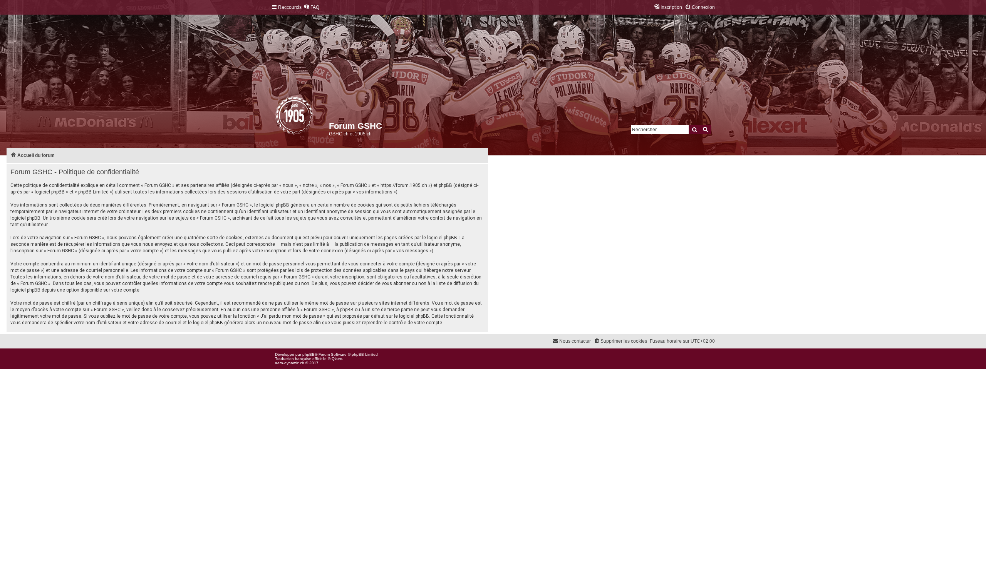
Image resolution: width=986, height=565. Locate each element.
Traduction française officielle (301, 359)
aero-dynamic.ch (289, 363)
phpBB (308, 354)
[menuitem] (311, 7)
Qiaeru (338, 359)
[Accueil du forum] (275, 117)
